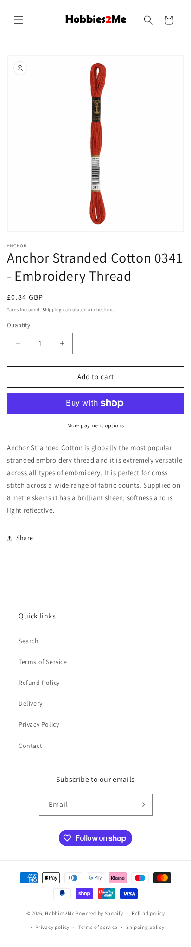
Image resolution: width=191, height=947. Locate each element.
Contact (30, 745)
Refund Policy (39, 682)
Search (29, 641)
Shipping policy (145, 927)
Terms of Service (43, 661)
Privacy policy (52, 927)
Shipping (52, 310)
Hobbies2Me (59, 912)
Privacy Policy (39, 724)
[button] (18, 20)
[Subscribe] (142, 805)
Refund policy (148, 913)
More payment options (95, 425)
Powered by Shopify (99, 912)
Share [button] (24, 538)
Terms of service (97, 927)
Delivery (31, 703)
